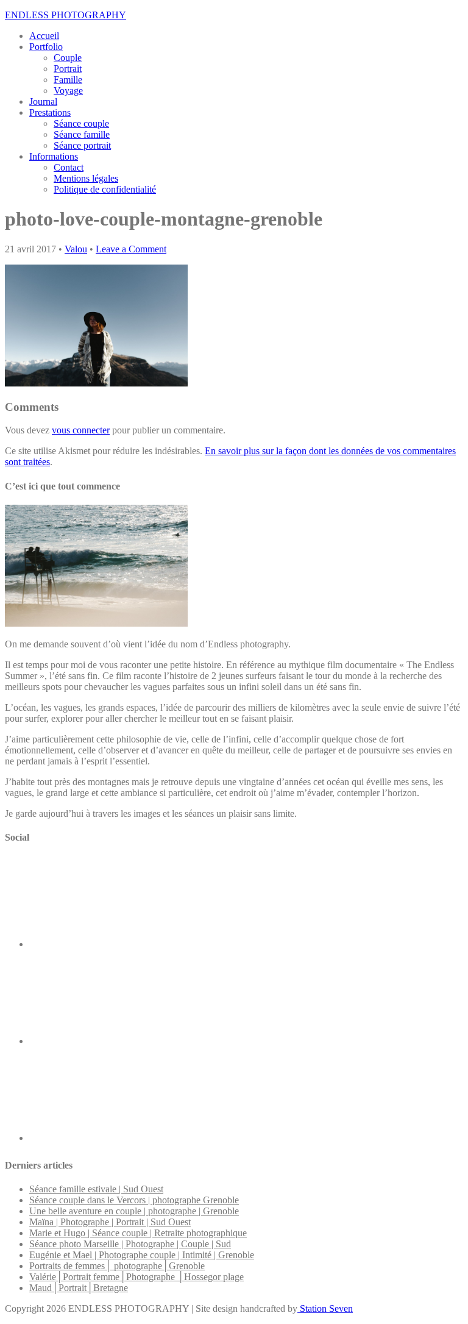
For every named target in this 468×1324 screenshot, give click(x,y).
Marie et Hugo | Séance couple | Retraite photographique (138, 1233)
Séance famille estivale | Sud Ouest (96, 1189)
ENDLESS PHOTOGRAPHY (65, 15)
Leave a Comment (131, 249)
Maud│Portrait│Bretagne (78, 1288)
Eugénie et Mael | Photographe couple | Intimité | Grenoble (141, 1255)
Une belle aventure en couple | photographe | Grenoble (134, 1211)
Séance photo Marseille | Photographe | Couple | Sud (130, 1244)
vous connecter (81, 430)
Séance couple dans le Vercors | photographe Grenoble (134, 1200)
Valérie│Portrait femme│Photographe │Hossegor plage (136, 1277)
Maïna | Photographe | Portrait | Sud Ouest (110, 1222)
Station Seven (325, 1308)
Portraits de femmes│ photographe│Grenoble (117, 1266)
